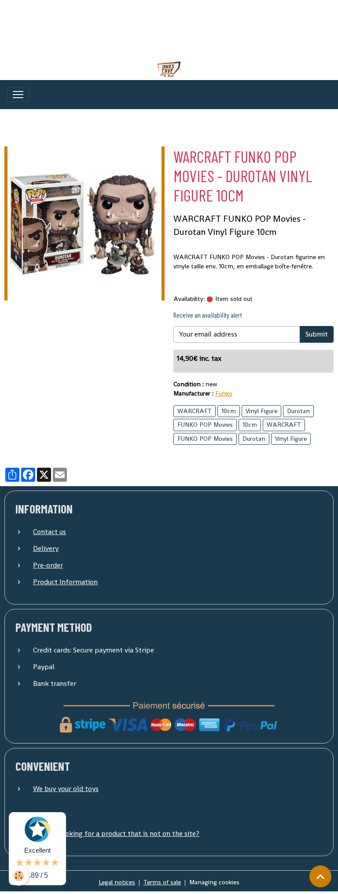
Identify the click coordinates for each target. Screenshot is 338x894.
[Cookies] (19, 876)
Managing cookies (214, 882)
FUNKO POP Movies (205, 425)
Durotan (298, 411)
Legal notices (117, 882)
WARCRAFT (194, 411)
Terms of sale (162, 882)
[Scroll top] (320, 876)
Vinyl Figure (261, 411)
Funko (223, 393)
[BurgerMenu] (18, 94)
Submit (316, 334)
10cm (228, 411)
